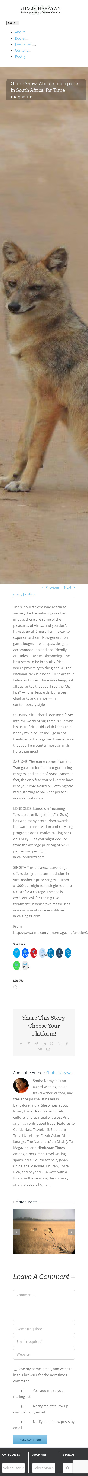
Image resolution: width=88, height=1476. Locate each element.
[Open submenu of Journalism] (34, 45)
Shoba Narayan (60, 1072)
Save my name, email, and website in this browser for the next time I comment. (42, 1375)
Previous (53, 587)
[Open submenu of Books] (26, 39)
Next (67, 587)
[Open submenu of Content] (29, 51)
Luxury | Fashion (24, 594)
